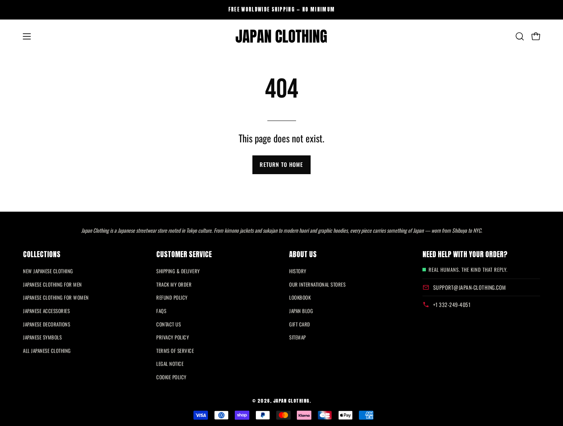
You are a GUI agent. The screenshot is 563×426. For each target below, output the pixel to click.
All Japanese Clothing (47, 350)
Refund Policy (172, 297)
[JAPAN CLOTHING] (281, 36)
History (297, 271)
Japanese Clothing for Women (56, 297)
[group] (281, 9)
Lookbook (300, 297)
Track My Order (173, 284)
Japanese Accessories (46, 311)
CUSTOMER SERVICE (184, 254)
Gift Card (299, 324)
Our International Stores (317, 284)
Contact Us (168, 324)
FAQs (161, 311)
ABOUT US (303, 254)
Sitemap (297, 337)
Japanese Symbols (42, 337)
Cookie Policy (171, 377)
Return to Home (281, 164)
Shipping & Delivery (178, 271)
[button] (520, 36)
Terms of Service (175, 350)
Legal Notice (169, 363)
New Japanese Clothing (48, 271)
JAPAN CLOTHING (291, 400)
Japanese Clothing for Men (52, 284)
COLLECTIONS (42, 254)
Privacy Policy (172, 337)
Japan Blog (301, 311)
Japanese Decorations (46, 324)
